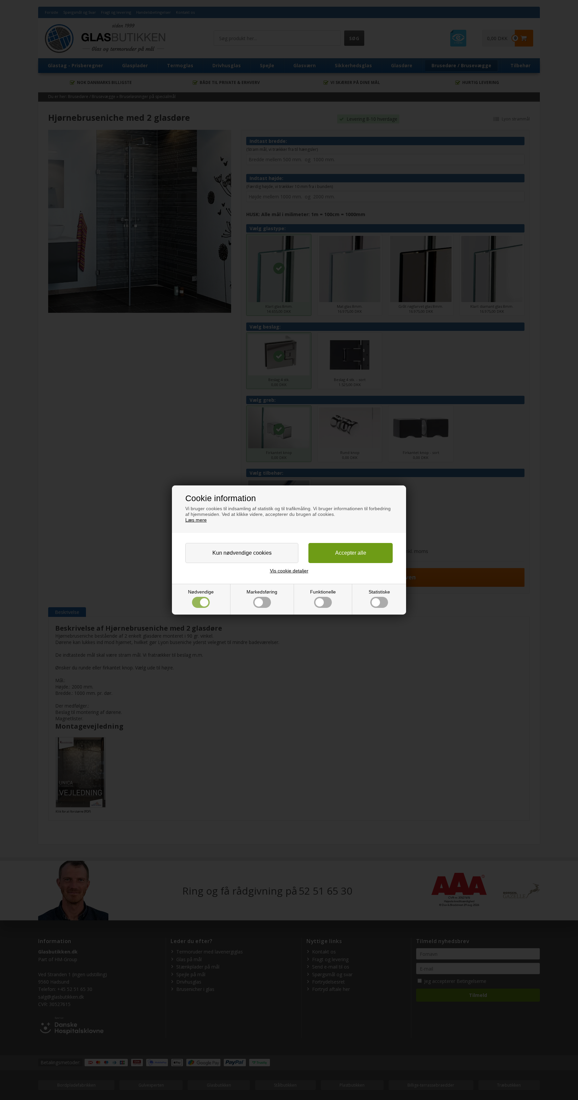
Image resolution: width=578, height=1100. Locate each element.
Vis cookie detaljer (289, 570)
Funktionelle (323, 591)
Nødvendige (201, 591)
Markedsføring (262, 591)
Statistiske (379, 591)
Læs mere (196, 520)
